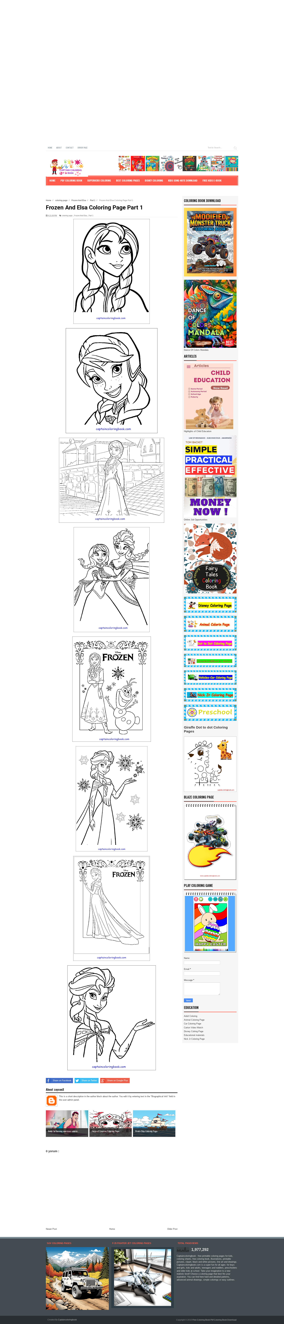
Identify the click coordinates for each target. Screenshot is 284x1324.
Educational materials (194, 1035)
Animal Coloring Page (194, 1020)
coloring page (67, 216)
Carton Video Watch (193, 1027)
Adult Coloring (190, 1016)
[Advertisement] (98, 23)
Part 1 (91, 216)
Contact (70, 147)
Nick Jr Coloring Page (194, 1039)
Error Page (82, 147)
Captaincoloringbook (67, 1320)
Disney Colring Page (193, 1031)
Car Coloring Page (192, 1023)
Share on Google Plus (117, 1080)
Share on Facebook (62, 1080)
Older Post (172, 1229)
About (59, 147)
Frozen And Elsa (80, 216)
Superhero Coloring (99, 180)
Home (50, 147)
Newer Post (51, 1229)
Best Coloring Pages (128, 180)
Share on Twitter (89, 1080)
